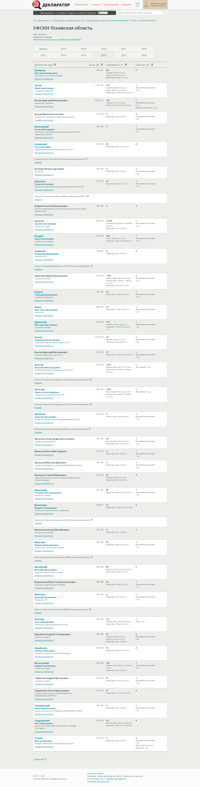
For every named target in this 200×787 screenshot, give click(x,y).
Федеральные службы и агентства (69, 20)
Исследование (111, 4)
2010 (144, 55)
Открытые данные (95, 773)
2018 (103, 48)
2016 (144, 48)
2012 (104, 55)
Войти (153, 4)
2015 (43, 55)
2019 (83, 48)
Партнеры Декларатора (98, 781)
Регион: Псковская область (143, 20)
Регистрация (162, 4)
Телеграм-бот (81, 4)
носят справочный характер (113, 778)
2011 (124, 55)
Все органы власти (42, 20)
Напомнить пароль (158, 6)
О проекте (96, 4)
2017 (124, 48)
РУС (137, 6)
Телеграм (126, 4)
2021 (63, 48)
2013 (83, 55)
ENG (138, 3)
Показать (38, 162)
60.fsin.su (43, 34)
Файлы (43, 48)
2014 (63, 55)
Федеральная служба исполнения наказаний (107, 20)
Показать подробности (44, 79)
